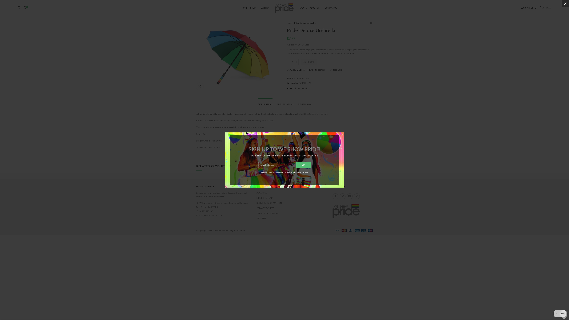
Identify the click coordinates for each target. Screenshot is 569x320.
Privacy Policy (301, 172)
